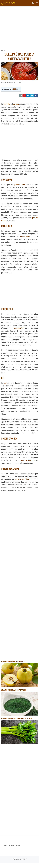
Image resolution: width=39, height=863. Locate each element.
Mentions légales (14, 846)
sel (5, 383)
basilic (7, 104)
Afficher (16, 89)
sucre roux (25, 236)
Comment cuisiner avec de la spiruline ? (14, 690)
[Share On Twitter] (32, 95)
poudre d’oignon (28, 460)
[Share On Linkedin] (28, 95)
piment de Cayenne (24, 479)
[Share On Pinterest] (24, 95)
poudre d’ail (19, 328)
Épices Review (21, 859)
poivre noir (19, 184)
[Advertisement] (19, 26)
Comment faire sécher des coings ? (12, 661)
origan (16, 104)
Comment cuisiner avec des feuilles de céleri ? (16, 718)
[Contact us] (20, 95)
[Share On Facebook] (36, 95)
